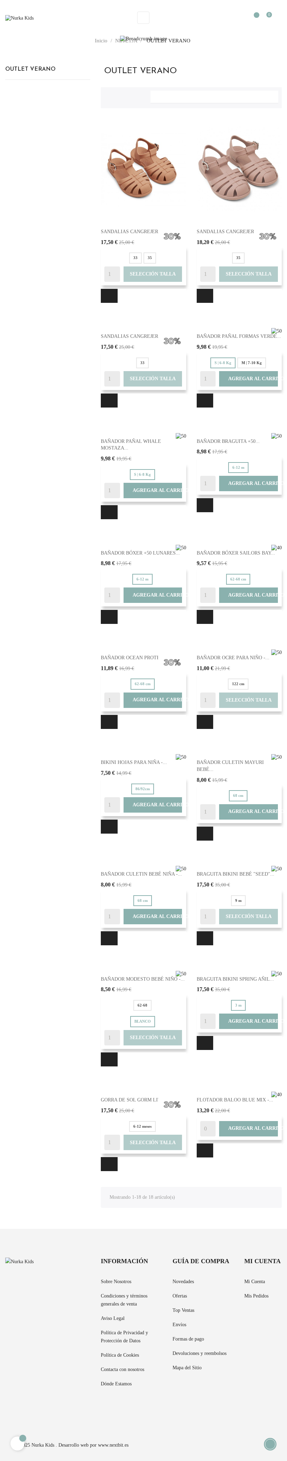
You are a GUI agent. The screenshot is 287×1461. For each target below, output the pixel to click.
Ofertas (180, 1296)
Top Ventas (183, 1310)
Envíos (179, 1324)
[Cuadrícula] (109, 96)
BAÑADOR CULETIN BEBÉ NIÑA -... (141, 874)
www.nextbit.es (113, 1445)
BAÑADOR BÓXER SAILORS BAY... (236, 553)
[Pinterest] (20, 1408)
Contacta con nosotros (122, 1369)
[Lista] (121, 96)
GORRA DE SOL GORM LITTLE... (138, 1099)
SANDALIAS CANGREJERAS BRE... (140, 231)
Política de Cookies (120, 1355)
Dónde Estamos (116, 1383)
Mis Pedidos (256, 1296)
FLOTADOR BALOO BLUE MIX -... (235, 1099)
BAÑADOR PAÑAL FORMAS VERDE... (239, 336)
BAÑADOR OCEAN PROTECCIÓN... (140, 657)
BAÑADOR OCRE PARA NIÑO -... (233, 657)
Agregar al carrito (248, 379)
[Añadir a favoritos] (109, 296)
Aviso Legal (113, 1318)
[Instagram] (32, 1408)
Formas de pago (188, 1339)
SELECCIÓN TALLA (153, 274)
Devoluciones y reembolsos (199, 1353)
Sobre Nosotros (116, 1281)
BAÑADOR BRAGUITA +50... (228, 441)
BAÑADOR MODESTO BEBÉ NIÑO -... (143, 979)
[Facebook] (7, 1408)
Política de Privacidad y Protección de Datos (124, 1336)
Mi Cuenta (254, 1281)
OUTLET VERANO (30, 69)
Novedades (183, 1281)
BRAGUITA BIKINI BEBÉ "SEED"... (235, 874)
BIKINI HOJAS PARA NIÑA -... (134, 762)
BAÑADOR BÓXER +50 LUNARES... (140, 553)
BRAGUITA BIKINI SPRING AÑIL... (235, 979)
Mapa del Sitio (187, 1367)
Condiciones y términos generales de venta (124, 1300)
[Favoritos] (253, 18)
